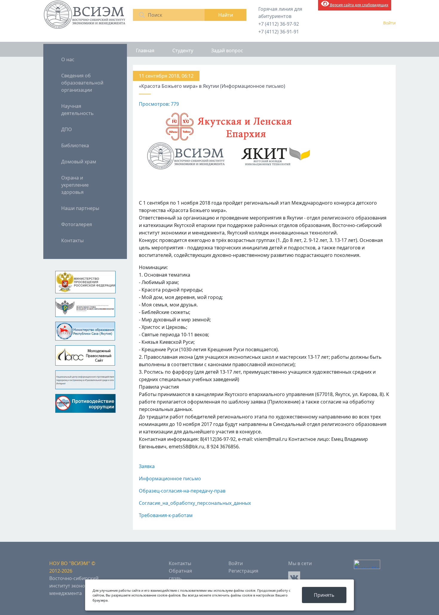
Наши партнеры (80, 208)
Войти (389, 23)
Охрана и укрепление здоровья (75, 184)
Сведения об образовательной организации (82, 82)
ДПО (66, 129)
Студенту (182, 50)
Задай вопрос (227, 50)
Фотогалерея (76, 224)
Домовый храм (78, 161)
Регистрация (243, 571)
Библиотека (75, 145)
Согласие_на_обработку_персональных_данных (195, 503)
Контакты (72, 240)
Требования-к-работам (166, 515)
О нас (67, 59)
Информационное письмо (170, 478)
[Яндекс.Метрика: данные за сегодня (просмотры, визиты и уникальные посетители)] (367, 564)
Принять (324, 595)
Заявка (147, 466)
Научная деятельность (77, 109)
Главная (145, 50)
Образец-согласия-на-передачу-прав (182, 490)
